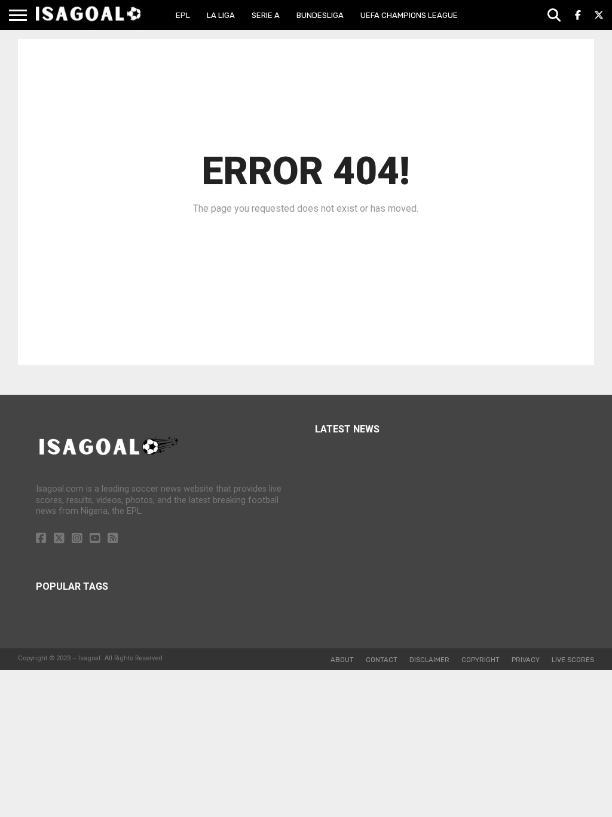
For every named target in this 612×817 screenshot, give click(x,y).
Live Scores (573, 660)
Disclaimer (429, 660)
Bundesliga (320, 15)
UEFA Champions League (409, 15)
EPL (183, 15)
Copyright (480, 660)
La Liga (221, 15)
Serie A (266, 15)
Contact (381, 660)
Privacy (526, 660)
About (342, 660)
